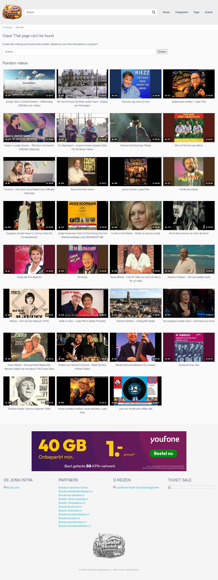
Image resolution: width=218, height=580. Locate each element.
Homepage (7, 27)
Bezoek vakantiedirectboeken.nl (75, 491)
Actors (209, 12)
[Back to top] (209, 570)
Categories (181, 12)
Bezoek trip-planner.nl (70, 506)
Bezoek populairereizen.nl (72, 522)
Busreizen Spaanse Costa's (73, 487)
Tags (196, 12)
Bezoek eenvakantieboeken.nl (75, 526)
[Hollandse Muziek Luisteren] (12, 12)
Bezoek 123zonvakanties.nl (73, 499)
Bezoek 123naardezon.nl (72, 503)
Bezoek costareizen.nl (70, 510)
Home (166, 12)
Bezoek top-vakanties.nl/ (71, 495)
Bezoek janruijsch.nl (69, 518)
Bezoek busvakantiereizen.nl (74, 514)
